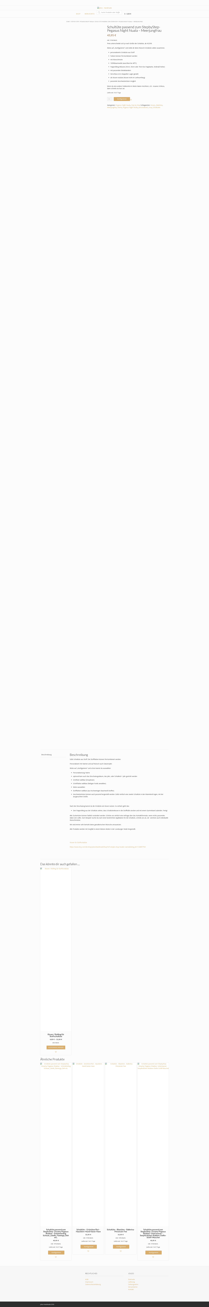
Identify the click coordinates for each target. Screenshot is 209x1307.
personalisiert (143, 107)
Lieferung (131, 1282)
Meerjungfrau (112, 107)
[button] (131, 100)
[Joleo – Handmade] (104, 8)
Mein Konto (90, 14)
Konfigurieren (122, 99)
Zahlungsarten (133, 1284)
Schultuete (156, 107)
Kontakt (131, 1289)
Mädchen (159, 105)
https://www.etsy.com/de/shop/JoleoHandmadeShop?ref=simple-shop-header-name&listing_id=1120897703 (108, 847)
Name (120, 107)
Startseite (131, 1279)
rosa (150, 107)
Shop (78, 14)
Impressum (89, 1282)
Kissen (153, 105)
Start (68, 21)
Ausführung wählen (55, 1047)
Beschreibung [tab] (46, 754)
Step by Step (75, 21)
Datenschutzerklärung (93, 1284)
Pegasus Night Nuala (87, 21)
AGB (86, 1279)
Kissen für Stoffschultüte (78, 842)
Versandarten (132, 1287)
